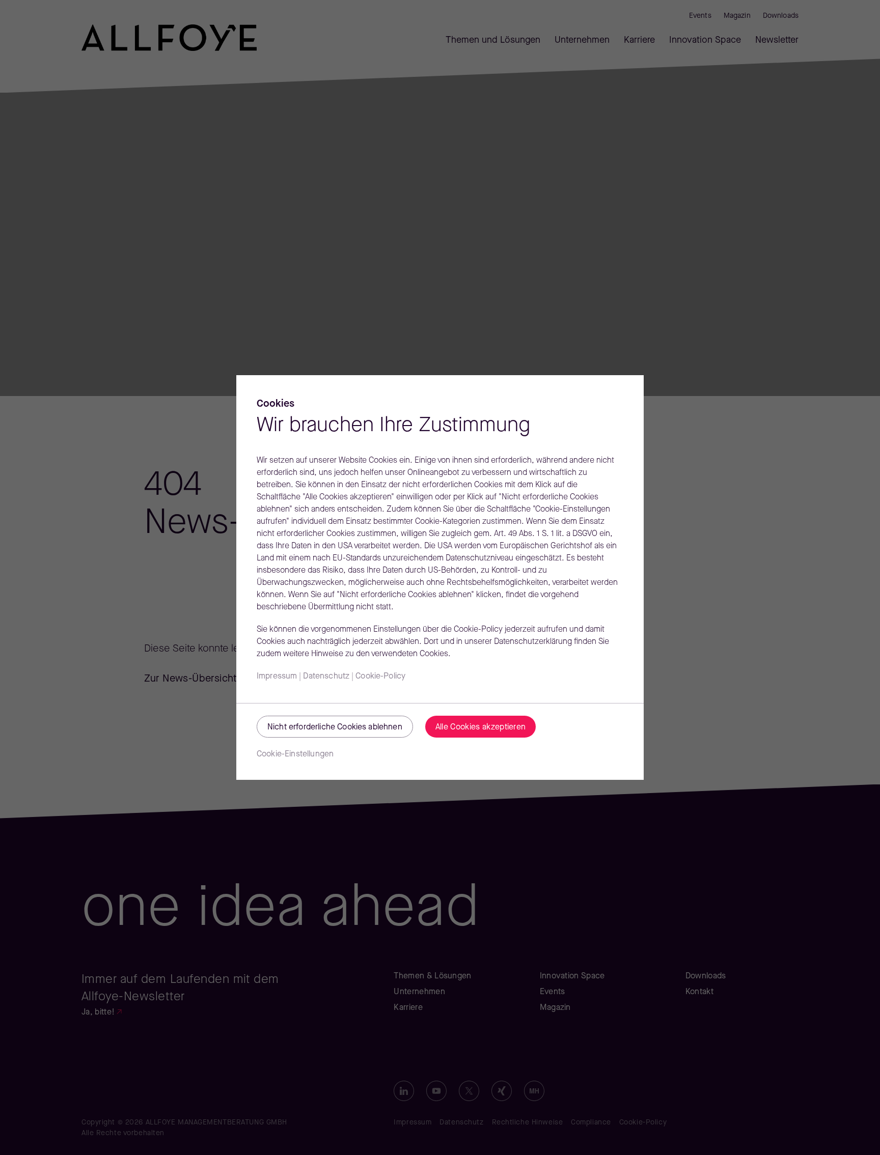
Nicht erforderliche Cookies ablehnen (334, 727)
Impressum (277, 676)
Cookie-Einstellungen (295, 754)
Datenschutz (326, 676)
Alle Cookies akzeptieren (480, 727)
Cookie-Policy (380, 676)
